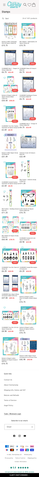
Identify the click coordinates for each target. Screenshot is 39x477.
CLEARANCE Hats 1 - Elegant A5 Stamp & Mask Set (10, 69)
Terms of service (20, 458)
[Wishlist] (29, 5)
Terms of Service (10, 400)
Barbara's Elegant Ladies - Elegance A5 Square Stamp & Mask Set (10, 360)
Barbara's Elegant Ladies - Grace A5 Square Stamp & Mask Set (28, 298)
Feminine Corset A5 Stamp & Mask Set (27, 153)
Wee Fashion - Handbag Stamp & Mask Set (10, 209)
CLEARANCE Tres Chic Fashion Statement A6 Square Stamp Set (10, 126)
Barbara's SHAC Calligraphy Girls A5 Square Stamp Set (9, 42)
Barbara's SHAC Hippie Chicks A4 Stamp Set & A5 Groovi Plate (28, 356)
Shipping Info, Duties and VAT (15, 390)
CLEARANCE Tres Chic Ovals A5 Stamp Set (10, 268)
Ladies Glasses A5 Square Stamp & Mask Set (27, 209)
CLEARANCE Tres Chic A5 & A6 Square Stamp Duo (10, 328)
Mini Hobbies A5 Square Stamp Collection (10, 236)
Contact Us (8, 380)
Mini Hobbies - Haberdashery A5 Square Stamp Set (28, 42)
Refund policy (28, 454)
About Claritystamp (11, 385)
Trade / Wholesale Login (12, 414)
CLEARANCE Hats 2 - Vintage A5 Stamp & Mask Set (28, 124)
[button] (19, 475)
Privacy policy (9, 458)
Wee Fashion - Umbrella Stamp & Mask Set (28, 180)
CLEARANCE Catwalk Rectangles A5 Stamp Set (28, 268)
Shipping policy (32, 458)
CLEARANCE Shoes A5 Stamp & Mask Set (28, 69)
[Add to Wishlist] (5, 24)
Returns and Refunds (11, 395)
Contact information (21, 461)
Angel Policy (8, 405)
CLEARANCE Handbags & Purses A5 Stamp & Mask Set (28, 96)
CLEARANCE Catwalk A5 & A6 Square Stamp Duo (27, 238)
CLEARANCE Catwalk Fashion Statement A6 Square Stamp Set (10, 182)
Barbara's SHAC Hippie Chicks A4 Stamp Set (10, 153)
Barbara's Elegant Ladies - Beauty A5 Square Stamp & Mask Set (27, 329)
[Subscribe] (32, 427)
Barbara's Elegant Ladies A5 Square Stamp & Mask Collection (9, 97)
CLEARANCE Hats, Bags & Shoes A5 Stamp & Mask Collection (10, 295)
